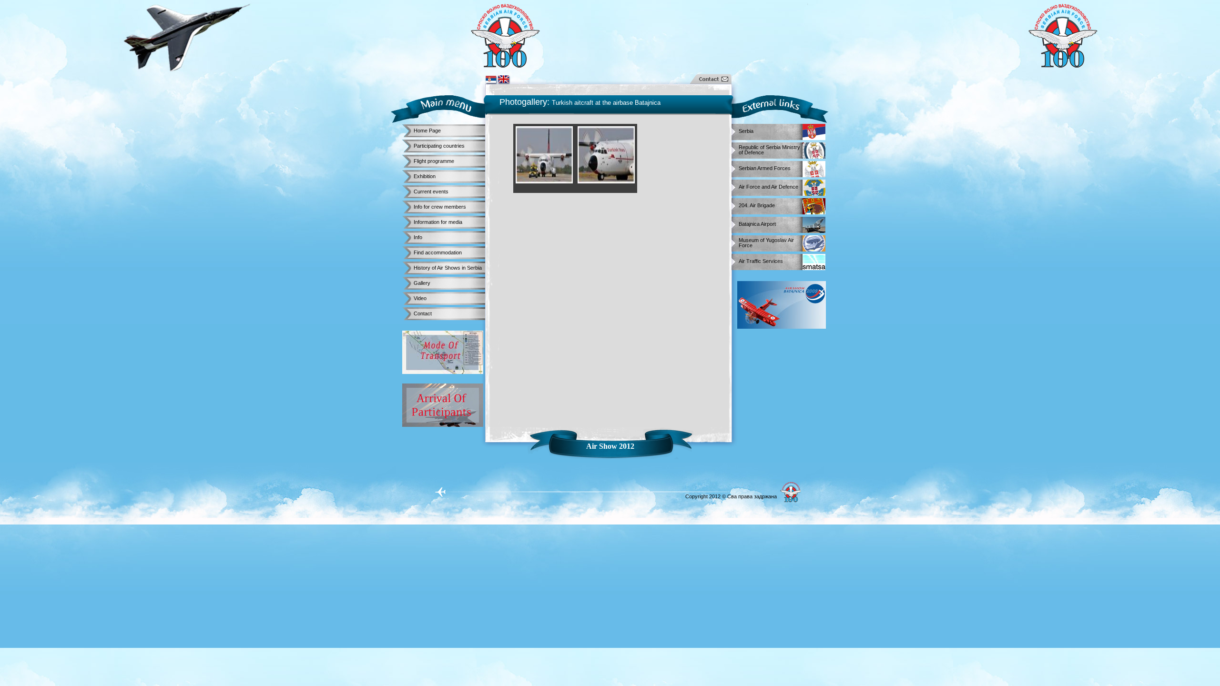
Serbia (746, 131)
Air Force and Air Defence (768, 187)
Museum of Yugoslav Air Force (766, 241)
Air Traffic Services (761, 261)
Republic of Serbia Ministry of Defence (769, 148)
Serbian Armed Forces (765, 168)
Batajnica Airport (757, 224)
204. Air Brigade (757, 205)
